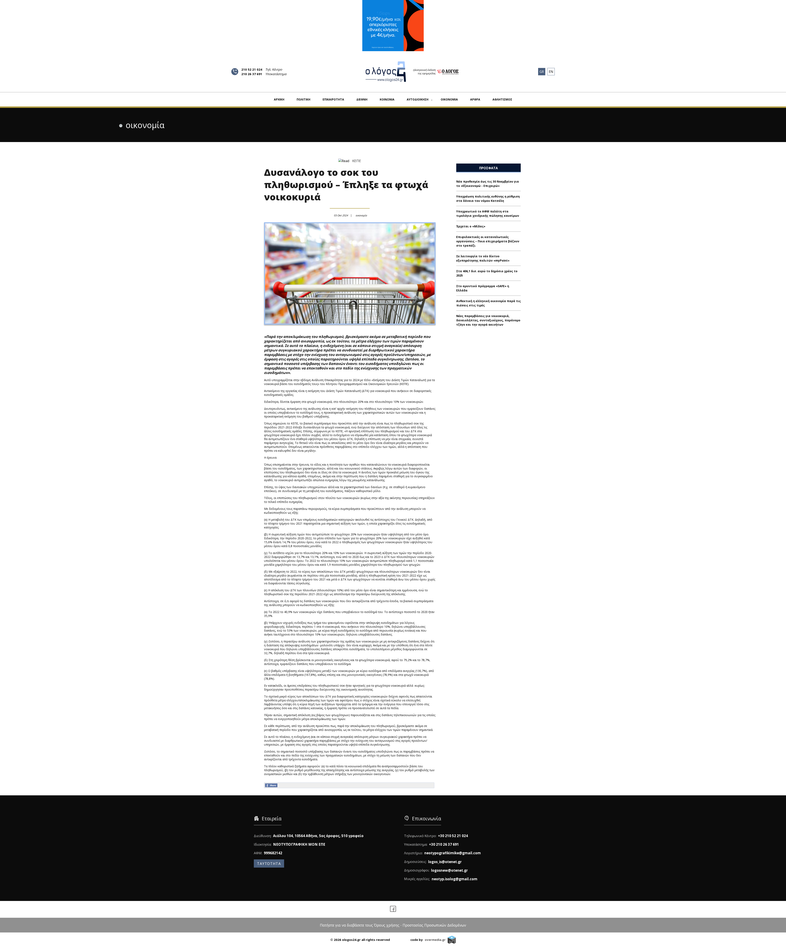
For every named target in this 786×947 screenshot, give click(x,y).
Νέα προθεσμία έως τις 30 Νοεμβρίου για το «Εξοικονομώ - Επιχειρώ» (487, 183)
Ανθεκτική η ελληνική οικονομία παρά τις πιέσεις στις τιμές (488, 303)
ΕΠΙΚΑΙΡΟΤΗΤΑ (333, 99)
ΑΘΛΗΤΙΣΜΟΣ (502, 99)
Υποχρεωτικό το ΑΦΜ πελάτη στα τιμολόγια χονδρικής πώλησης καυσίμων (487, 213)
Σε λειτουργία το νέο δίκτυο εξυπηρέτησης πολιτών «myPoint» (482, 258)
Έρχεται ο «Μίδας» (470, 226)
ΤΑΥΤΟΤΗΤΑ (269, 863)
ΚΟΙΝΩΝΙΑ (387, 99)
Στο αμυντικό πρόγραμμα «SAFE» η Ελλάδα (482, 288)
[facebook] (393, 909)
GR (542, 71)
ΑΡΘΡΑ (475, 99)
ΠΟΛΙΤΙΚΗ (303, 99)
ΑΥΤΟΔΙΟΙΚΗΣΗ (417, 99)
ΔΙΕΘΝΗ (361, 99)
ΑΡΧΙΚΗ (279, 99)
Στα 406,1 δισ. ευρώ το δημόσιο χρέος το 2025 (486, 273)
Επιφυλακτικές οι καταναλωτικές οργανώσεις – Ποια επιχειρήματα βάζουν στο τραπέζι (487, 241)
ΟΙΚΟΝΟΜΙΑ (449, 99)
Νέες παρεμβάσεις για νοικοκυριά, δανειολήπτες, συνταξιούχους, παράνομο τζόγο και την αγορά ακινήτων (488, 320)
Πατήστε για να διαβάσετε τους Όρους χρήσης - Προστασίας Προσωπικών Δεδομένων (393, 925)
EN (551, 71)
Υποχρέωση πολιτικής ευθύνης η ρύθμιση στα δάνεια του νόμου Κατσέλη (488, 198)
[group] (393, 25)
